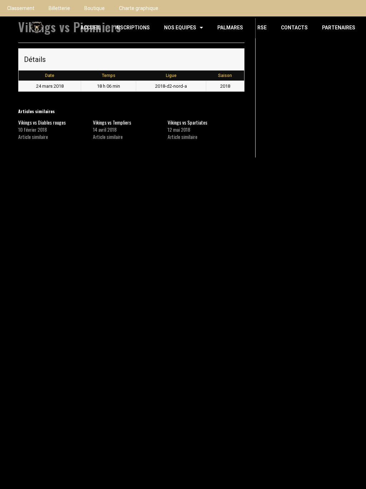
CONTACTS (294, 27)
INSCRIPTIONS (132, 27)
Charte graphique (138, 8)
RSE (262, 27)
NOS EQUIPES (180, 27)
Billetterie (59, 8)
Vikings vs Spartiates (187, 122)
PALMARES (230, 27)
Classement (20, 8)
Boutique (94, 8)
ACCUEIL (90, 27)
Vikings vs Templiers (112, 122)
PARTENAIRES (338, 27)
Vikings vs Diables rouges (42, 122)
